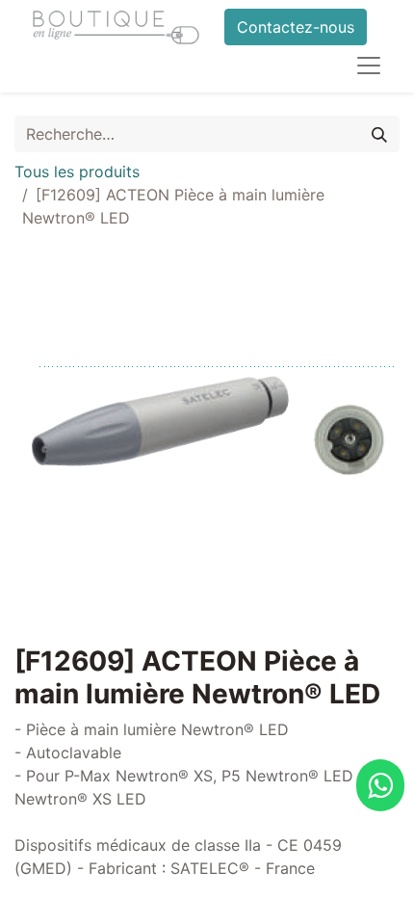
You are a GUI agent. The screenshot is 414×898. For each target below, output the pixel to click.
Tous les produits (77, 171)
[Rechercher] (379, 134)
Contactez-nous (295, 27)
